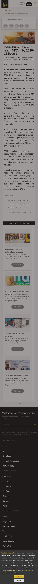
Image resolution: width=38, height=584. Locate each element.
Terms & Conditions (12, 570)
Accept (19, 576)
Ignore (19, 580)
